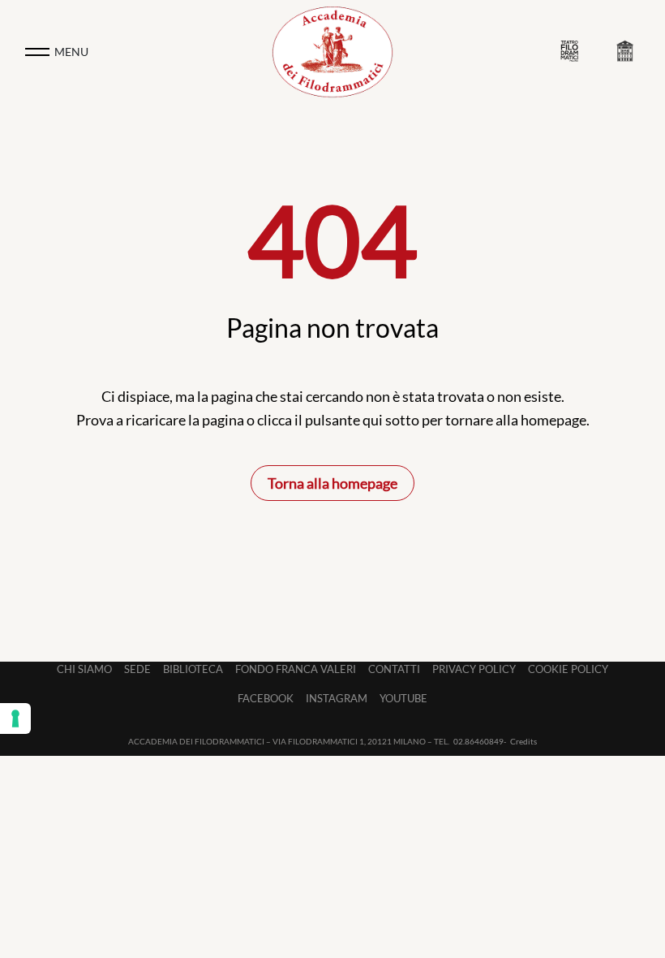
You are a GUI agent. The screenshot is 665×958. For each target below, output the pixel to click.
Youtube (403, 698)
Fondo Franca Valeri (295, 668)
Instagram (336, 698)
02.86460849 (478, 741)
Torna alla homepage (332, 483)
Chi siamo (84, 668)
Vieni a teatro (573, 51)
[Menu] (37, 52)
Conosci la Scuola (628, 52)
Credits (523, 741)
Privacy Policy (474, 668)
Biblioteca (193, 668)
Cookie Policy (568, 668)
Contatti (394, 668)
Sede (137, 668)
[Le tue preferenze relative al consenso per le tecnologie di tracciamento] (15, 718)
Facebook (266, 698)
